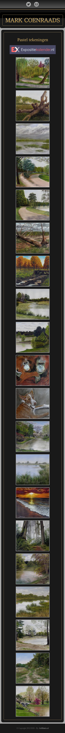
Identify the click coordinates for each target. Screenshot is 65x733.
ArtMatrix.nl (44, 728)
